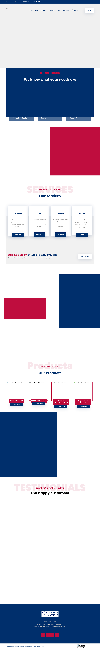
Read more (17, 404)
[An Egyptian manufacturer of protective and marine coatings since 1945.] (14, 11)
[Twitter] (86, 2)
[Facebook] (83, 2)
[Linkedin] (92, 2)
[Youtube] (57, 635)
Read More (18, 234)
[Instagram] (89, 2)
